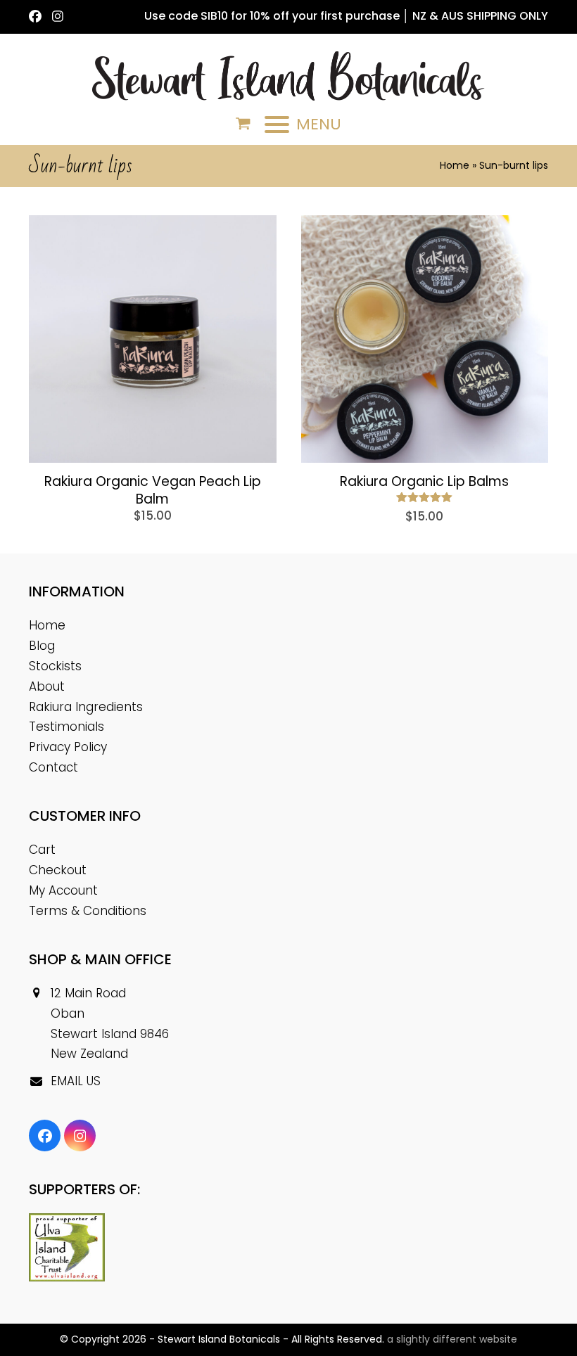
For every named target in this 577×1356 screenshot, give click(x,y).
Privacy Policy (68, 746)
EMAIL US (76, 1081)
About (47, 686)
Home (454, 165)
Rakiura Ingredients (86, 706)
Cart (42, 849)
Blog (42, 645)
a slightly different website (452, 1339)
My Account (63, 890)
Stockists (55, 666)
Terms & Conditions (87, 910)
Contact (53, 767)
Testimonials (66, 726)
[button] (243, 124)
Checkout (58, 870)
